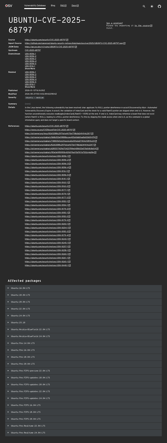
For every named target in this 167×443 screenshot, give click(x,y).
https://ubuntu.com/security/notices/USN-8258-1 (46, 250)
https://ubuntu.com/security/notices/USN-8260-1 (46, 254)
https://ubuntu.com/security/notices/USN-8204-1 (46, 228)
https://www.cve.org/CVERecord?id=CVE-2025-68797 (49, 130)
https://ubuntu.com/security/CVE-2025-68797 (45, 40)
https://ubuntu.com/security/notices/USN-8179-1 (46, 194)
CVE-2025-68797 (33, 50)
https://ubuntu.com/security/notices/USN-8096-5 (46, 175)
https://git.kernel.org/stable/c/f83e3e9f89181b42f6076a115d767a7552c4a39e (59, 152)
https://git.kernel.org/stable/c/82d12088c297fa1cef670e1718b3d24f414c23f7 (59, 145)
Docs (74, 5)
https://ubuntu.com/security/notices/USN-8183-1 (46, 201)
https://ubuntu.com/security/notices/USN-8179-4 (46, 235)
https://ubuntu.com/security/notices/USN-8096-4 (46, 167)
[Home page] (8, 6)
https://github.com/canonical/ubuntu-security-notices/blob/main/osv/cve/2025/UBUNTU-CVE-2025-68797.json (74, 43)
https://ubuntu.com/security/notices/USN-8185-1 (46, 213)
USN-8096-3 (30, 59)
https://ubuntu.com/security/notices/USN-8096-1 (46, 156)
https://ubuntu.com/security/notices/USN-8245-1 (46, 243)
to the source (142, 26)
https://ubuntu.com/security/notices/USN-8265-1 (46, 262)
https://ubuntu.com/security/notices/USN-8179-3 (46, 220)
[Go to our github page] (159, 6)
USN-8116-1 (30, 66)
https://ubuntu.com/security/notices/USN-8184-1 (46, 205)
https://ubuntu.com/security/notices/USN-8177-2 (46, 198)
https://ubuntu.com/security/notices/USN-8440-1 (46, 265)
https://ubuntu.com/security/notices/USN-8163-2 (46, 186)
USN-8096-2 (30, 56)
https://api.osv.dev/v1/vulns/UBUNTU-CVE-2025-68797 (49, 47)
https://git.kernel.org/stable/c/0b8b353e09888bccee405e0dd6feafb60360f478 (60, 137)
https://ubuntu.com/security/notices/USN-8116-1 (46, 171)
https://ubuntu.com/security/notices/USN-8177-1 (46, 190)
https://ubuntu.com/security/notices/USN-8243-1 (46, 239)
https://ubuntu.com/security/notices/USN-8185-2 (46, 231)
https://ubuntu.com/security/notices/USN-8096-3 (46, 164)
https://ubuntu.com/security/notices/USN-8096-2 (46, 160)
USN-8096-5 (30, 64)
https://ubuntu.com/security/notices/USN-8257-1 (46, 247)
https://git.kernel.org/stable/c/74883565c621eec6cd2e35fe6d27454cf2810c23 (59, 141)
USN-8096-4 (30, 61)
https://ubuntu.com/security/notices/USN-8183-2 (46, 216)
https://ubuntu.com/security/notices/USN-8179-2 (46, 209)
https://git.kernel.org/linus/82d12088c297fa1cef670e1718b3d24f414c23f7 (58, 134)
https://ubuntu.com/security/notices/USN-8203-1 (46, 224)
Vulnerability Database (35, 5)
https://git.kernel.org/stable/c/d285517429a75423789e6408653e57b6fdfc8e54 (60, 149)
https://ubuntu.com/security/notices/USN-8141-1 (46, 179)
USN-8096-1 (30, 54)
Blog (53, 5)
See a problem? (114, 23)
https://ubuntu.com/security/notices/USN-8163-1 (46, 182)
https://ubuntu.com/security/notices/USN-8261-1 (46, 258)
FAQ (62, 5)
